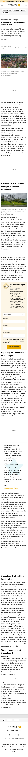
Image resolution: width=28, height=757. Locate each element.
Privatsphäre (5, 744)
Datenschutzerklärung (11, 488)
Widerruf (14, 751)
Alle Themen (5, 12)
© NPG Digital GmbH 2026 (14, 730)
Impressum (20, 749)
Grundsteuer (16, 10)
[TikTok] (15, 734)
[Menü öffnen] (2, 5)
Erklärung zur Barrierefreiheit (18, 747)
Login (25, 5)
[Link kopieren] (12, 47)
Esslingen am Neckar (7, 10)
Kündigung (8, 749)
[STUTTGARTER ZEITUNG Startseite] (14, 5)
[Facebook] (18, 734)
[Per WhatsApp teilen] (22, 47)
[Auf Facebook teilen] (15, 47)
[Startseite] (3, 720)
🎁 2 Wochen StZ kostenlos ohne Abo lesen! (14, 1)
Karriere (12, 744)
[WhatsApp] (12, 734)
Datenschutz (22, 744)
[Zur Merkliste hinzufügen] (26, 47)
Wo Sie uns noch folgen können (15, 739)
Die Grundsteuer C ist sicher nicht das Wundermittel (11, 598)
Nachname (5, 325)
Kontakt (14, 749)
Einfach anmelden (14, 347)
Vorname (5, 318)
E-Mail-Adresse (6, 332)
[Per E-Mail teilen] (18, 47)
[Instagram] (9, 734)
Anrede (5, 311)
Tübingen (23, 10)
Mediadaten (5, 747)
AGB (17, 744)
